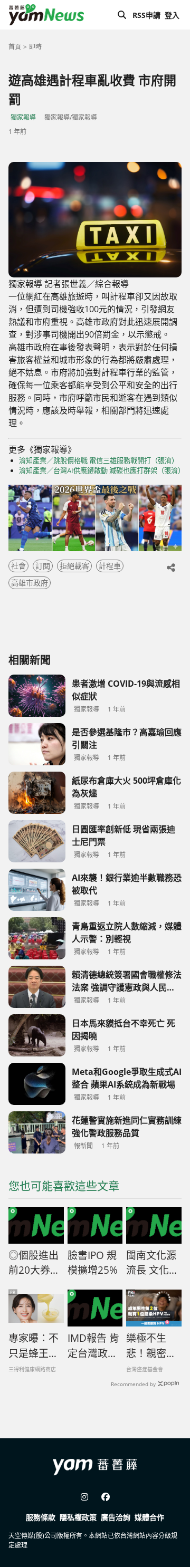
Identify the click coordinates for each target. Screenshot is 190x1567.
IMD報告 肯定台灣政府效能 (93, 1346)
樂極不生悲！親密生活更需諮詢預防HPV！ (151, 1346)
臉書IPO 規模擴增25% (93, 1262)
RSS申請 (146, 15)
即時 (35, 46)
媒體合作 (149, 1517)
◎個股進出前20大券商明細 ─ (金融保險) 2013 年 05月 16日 (34, 1263)
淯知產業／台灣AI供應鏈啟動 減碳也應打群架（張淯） (100, 470)
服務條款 (40, 1517)
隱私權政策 (78, 1517)
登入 (172, 15)
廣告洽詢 (115, 1517)
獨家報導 (23, 117)
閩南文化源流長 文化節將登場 (152, 1263)
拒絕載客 (74, 566)
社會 (18, 566)
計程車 (110, 566)
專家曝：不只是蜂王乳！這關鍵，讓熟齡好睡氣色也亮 (33, 1346)
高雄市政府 (29, 583)
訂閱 (42, 566)
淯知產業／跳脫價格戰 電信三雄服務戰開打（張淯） (98, 460)
